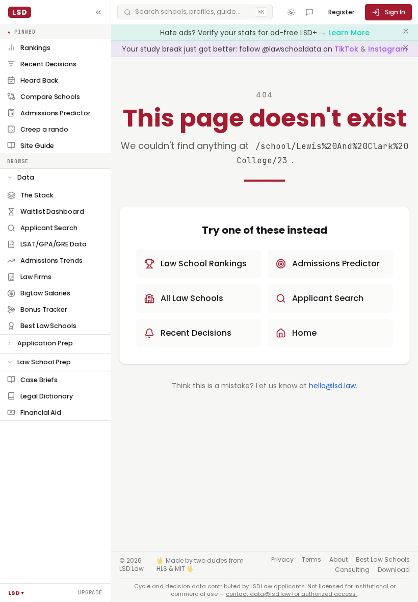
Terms (311, 560)
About (338, 560)
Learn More (349, 33)
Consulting (352, 570)
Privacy (282, 560)
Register (341, 12)
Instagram (387, 49)
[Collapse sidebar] (98, 12)
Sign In (395, 12)
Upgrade (90, 592)
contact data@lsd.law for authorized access (291, 594)
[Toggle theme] (291, 12)
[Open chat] (309, 12)
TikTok (347, 49)
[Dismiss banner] (406, 32)
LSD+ (16, 593)
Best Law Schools (383, 560)
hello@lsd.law (332, 386)
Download (394, 570)
